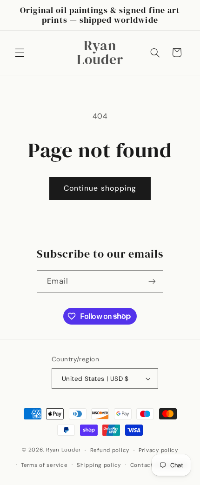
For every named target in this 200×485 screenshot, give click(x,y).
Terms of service (44, 465)
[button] (19, 52)
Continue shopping (100, 188)
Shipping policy (99, 465)
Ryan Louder (63, 450)
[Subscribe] (152, 281)
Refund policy (110, 450)
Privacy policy (158, 450)
